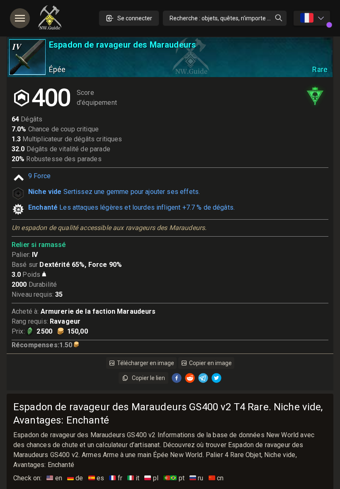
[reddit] (190, 378)
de (75, 478)
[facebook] (177, 378)
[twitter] (216, 378)
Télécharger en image (145, 363)
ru (196, 478)
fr (115, 478)
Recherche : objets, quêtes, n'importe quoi (224, 18)
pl (151, 478)
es (96, 478)
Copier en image (210, 363)
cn (216, 478)
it (133, 478)
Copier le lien (148, 378)
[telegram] (203, 378)
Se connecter (134, 18)
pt (174, 478)
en (54, 478)
